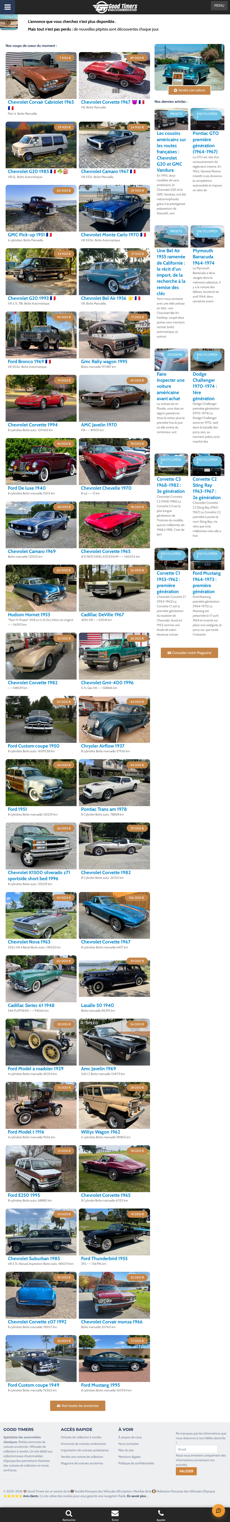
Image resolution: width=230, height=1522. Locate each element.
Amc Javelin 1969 (98, 1068)
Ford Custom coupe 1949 (33, 1385)
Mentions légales (129, 1457)
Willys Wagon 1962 (100, 1132)
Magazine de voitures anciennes (82, 1463)
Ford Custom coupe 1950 (34, 746)
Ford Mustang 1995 (100, 1385)
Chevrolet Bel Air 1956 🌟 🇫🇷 (110, 298)
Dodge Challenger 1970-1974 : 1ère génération (205, 386)
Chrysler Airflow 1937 (102, 746)
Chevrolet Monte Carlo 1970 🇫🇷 (113, 234)
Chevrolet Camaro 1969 (32, 551)
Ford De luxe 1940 (27, 488)
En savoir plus (136, 1496)
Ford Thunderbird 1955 (104, 1258)
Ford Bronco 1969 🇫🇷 (29, 361)
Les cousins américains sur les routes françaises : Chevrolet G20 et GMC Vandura (171, 151)
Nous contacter (128, 1444)
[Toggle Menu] (7, 7)
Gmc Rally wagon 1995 (104, 361)
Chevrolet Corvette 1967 (105, 942)
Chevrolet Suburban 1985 (34, 1258)
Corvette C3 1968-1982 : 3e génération (171, 485)
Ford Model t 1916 (26, 1132)
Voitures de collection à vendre (81, 1437)
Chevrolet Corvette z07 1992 (37, 1322)
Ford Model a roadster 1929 (36, 1068)
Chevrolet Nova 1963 (29, 942)
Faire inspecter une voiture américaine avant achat (171, 386)
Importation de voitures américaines (85, 1450)
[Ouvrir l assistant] (218, 1510)
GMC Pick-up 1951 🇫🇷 (30, 234)
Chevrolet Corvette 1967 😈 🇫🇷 (112, 102)
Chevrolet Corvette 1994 (33, 425)
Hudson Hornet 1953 (29, 614)
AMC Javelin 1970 (99, 425)
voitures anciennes (15, 1447)
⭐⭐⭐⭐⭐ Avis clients (20, 1496)
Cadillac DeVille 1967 (102, 614)
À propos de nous (130, 1437)
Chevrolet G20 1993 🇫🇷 (32, 298)
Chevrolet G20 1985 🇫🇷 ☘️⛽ (38, 171)
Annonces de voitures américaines (83, 1444)
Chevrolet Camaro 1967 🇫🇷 (108, 171)
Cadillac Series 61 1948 (31, 1005)
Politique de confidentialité (136, 1463)
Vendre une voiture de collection (82, 1457)
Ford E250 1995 (24, 1195)
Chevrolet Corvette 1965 (105, 551)
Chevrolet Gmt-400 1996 (107, 682)
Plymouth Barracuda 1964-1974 (204, 257)
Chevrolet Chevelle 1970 (106, 488)
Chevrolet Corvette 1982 (33, 682)
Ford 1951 (17, 809)
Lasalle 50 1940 (97, 1005)
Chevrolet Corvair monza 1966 (112, 1322)
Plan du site (126, 1450)
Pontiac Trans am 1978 (104, 809)
